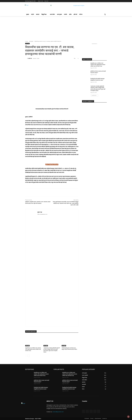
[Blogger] (83, 411)
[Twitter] (102, 1)
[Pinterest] (43, 62)
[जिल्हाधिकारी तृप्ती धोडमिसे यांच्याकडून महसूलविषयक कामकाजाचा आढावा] (85, 80)
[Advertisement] (66, 27)
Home (26, 41)
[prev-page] (26, 356)
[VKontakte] (98, 411)
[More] (50, 62)
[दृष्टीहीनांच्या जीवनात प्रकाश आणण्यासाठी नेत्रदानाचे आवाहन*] (85, 73)
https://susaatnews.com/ (42, 214)
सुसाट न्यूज (30, 58)
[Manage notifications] (128, 416)
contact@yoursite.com (58, 411)
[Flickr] (91, 411)
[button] (105, 14)
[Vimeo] (104, 1)
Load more (94, 95)
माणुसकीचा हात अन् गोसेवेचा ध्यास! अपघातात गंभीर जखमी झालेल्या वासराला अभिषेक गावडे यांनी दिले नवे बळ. (33, 349)
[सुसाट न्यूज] (26, 58)
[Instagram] (99, 1)
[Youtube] (106, 1)
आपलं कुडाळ (31, 41)
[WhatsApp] (46, 62)
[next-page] (29, 356)
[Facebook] (97, 1)
